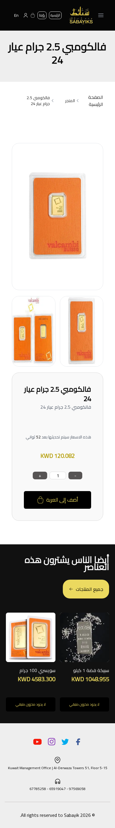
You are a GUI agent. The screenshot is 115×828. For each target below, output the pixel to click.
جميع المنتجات (89, 589)
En (16, 15)
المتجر (70, 101)
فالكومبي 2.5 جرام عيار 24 (38, 101)
